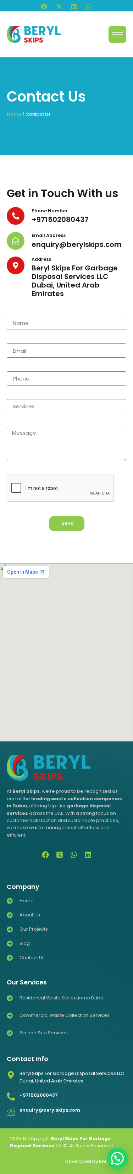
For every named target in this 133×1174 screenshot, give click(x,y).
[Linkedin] (74, 7)
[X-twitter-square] (59, 854)
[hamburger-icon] (117, 34)
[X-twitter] (59, 7)
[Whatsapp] (89, 7)
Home (14, 114)
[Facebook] (44, 7)
